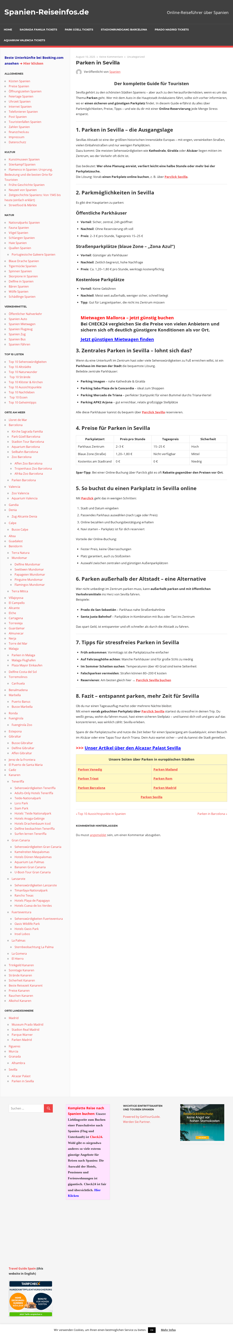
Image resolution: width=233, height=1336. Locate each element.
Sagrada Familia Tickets (38, 29)
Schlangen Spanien (22, 238)
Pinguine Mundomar (29, 580)
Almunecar (16, 633)
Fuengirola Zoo (22, 725)
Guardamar (17, 628)
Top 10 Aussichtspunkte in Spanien (102, 814)
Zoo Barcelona (21, 457)
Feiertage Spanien (21, 96)
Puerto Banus (21, 702)
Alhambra (18, 1063)
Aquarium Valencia (24, 498)
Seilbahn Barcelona (25, 452)
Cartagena (16, 618)
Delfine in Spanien (21, 281)
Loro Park (21, 803)
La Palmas (18, 940)
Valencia (14, 487)
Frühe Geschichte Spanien (27, 185)
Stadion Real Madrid (25, 1030)
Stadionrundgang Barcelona (124, 29)
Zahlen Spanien (19, 127)
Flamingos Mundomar (30, 585)
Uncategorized (136, 56)
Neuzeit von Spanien (23, 190)
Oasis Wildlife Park (27, 924)
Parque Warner (22, 1035)
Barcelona (16, 425)
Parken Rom (162, 778)
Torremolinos (18, 677)
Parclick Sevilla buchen (153, 680)
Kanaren (14, 775)
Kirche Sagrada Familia (27, 431)
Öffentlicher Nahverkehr (25, 314)
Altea (12, 536)
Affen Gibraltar (22, 753)
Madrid (14, 1018)
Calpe (12, 523)
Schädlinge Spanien (22, 297)
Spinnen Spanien (20, 271)
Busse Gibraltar (22, 743)
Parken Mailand (165, 769)
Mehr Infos (168, 1330)
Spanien (115, 72)
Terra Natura (20, 553)
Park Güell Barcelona (26, 437)
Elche (12, 613)
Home (8, 29)
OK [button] (151, 1330)
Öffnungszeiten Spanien (25, 91)
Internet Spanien (20, 107)
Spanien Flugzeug (21, 329)
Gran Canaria (21, 840)
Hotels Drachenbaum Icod (33, 824)
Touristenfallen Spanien (25, 122)
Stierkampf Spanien (22, 164)
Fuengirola (16, 718)
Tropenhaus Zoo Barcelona (33, 469)
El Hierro (18, 959)
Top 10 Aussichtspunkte (25, 387)
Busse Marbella (22, 707)
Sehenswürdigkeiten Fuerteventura (39, 919)
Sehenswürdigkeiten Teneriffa (35, 788)
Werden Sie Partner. (137, 1122)
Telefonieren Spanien (23, 112)
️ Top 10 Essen (18, 397)
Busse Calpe (20, 529)
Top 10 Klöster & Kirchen (26, 382)
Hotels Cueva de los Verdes (33, 906)
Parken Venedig (90, 769)
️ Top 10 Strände (19, 377)
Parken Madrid (164, 788)
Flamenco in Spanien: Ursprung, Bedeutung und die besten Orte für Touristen (29, 175)
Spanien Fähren (19, 344)
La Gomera (19, 954)
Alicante (14, 608)
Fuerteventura (21, 912)
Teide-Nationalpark (28, 798)
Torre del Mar (18, 643)
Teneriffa (18, 781)
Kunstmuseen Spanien (24, 159)
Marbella (15, 695)
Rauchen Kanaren (21, 996)
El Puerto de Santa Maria (26, 765)
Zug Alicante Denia (24, 516)
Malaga (14, 649)
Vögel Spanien (18, 233)
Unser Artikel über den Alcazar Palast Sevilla (133, 748)
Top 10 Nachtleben (22, 392)
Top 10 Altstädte (20, 367)
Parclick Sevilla (176, 177)
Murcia (13, 1051)
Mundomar (19, 558)
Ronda (13, 713)
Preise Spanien (19, 86)
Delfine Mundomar (27, 564)
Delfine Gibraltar (23, 748)
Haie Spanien (18, 243)
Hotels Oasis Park (27, 929)
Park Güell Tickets (79, 29)
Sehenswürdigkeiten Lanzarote (36, 885)
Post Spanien (18, 117)
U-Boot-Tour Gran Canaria (33, 872)
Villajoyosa (16, 598)
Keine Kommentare (111, 56)
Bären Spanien (19, 286)
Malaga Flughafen (24, 660)
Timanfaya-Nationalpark (31, 890)
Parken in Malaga (23, 655)
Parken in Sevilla (23, 1081)
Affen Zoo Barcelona (28, 463)
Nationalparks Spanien (24, 223)
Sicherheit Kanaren (22, 980)
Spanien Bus (17, 339)
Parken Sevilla (151, 797)
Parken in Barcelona (211, 814)
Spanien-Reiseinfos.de (46, 11)
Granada (15, 1056)
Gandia (14, 505)
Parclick (87, 498)
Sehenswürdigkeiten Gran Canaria (38, 847)
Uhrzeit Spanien (20, 101)
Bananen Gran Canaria (30, 867)
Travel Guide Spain (22, 1268)
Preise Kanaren (19, 991)
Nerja (12, 638)
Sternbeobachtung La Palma (34, 947)
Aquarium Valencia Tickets (24, 40)
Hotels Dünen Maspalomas (33, 857)
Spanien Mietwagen (22, 324)
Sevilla (13, 1070)
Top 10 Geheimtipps (22, 402)
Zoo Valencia (20, 493)
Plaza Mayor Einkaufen (27, 665)
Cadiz (12, 770)
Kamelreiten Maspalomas (32, 852)
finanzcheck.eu (19, 132)
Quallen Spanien (20, 248)
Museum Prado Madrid (27, 1025)
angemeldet (98, 835)
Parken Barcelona (91, 788)
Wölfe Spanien (18, 292)
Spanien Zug (17, 334)
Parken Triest (88, 778)
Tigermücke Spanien (23, 266)
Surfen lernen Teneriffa (30, 834)
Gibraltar (15, 736)
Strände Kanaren (20, 975)
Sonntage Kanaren (21, 970)
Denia (13, 510)
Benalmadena (18, 690)
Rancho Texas (24, 895)
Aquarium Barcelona (26, 447)
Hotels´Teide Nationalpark (33, 813)
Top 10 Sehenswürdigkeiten (28, 362)
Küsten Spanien (19, 81)
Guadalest (16, 541)
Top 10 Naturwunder (23, 372)
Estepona (15, 731)
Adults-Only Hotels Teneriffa (34, 793)
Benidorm (15, 546)
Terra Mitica (20, 591)
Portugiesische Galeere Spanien (33, 254)
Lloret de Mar (18, 420)
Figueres (14, 1046)
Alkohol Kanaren (20, 1001)
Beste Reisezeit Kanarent (26, 985)
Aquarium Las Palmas (29, 862)
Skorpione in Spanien (23, 276)
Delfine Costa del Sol (23, 672)
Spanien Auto (18, 319)
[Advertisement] (202, 1202)
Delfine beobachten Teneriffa (35, 829)
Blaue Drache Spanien (24, 261)
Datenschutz (17, 142)
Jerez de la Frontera (22, 760)
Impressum (16, 137)
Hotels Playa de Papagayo (32, 901)
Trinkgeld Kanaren (21, 965)
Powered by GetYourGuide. (141, 1117)
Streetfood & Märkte (23, 205)
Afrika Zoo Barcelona (29, 474)
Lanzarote (18, 879)
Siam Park (21, 808)
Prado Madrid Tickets (172, 29)
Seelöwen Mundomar (29, 569)
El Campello (17, 603)
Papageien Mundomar (30, 575)
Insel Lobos (22, 934)
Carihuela (18, 683)
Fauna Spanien (19, 228)
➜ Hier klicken (31, 63)
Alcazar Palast (21, 1076)
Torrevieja (16, 623)
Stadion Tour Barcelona (28, 442)
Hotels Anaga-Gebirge (30, 818)
